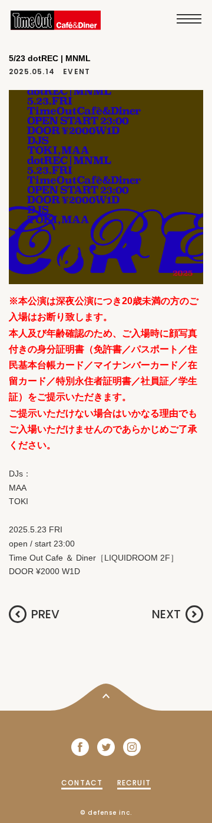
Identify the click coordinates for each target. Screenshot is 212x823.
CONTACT (81, 783)
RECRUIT (134, 783)
